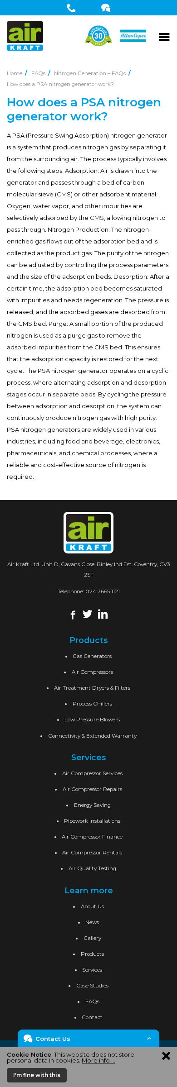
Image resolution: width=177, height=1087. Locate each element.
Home (14, 73)
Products (92, 954)
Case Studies (92, 985)
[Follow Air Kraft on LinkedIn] (103, 613)
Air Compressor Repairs (92, 789)
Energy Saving (92, 805)
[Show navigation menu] (164, 35)
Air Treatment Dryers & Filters (92, 688)
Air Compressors (92, 672)
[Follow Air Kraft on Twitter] (87, 613)
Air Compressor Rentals (92, 852)
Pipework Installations (92, 821)
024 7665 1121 (102, 591)
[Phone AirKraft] (71, 7)
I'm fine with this (36, 1075)
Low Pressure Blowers (92, 719)
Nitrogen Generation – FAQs (90, 73)
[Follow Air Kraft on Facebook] (72, 613)
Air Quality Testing (92, 868)
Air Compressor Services (92, 773)
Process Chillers (92, 704)
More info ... (98, 1060)
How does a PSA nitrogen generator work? (60, 84)
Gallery (92, 938)
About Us (92, 906)
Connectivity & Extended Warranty (92, 736)
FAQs (38, 73)
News (92, 922)
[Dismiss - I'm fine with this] (166, 1055)
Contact (92, 1017)
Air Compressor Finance (92, 837)
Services (92, 970)
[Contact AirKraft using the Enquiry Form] (106, 7)
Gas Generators (92, 656)
